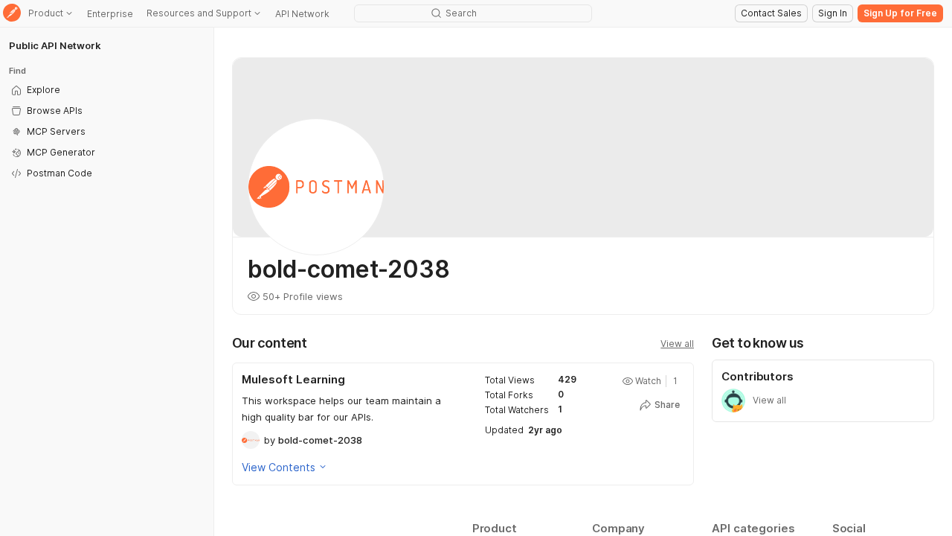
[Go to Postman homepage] (12, 14)
